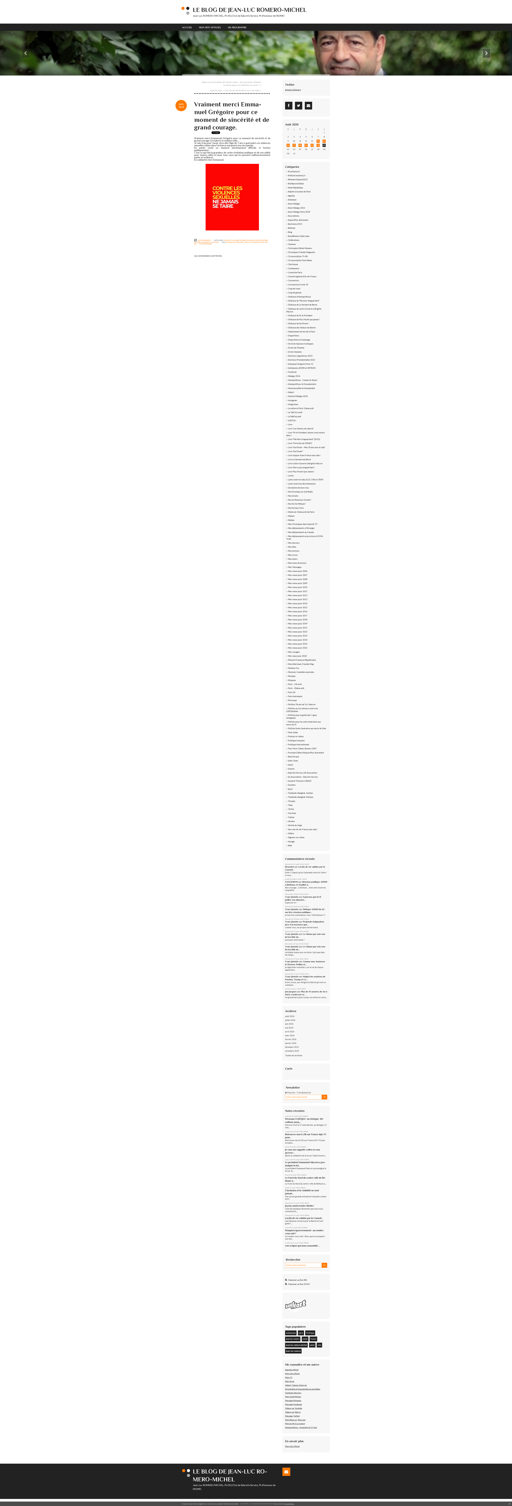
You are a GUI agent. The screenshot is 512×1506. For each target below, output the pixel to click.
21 (318, 145)
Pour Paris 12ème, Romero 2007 (302, 748)
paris (301, 1333)
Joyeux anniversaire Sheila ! (299, 1205)
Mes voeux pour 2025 (297, 644)
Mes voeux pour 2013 (297, 599)
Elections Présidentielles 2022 (301, 360)
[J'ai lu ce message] (509, 1504)
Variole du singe (295, 825)
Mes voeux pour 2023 (297, 635)
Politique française (296, 740)
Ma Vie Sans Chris (296, 508)
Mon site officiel (210, 27)
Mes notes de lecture (297, 563)
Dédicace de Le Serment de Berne (302, 304)
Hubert (291, 392)
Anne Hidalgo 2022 (296, 208)
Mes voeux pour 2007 (297, 575)
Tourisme (292, 813)
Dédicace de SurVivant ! (298, 323)
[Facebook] (288, 105)
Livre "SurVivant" (295, 451)
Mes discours (294, 543)
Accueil (187, 27)
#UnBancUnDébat (296, 183)
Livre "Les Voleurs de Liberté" (301, 428)
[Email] (308, 105)
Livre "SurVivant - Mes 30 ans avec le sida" (306, 447)
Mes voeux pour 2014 (297, 603)
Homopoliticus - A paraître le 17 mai (301, 1427)
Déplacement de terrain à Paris (301, 331)
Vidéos (291, 833)
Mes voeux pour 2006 (297, 571)
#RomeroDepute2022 (298, 179)
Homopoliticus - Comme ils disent (302, 380)
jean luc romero (293, 1339)
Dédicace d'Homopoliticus (299, 296)
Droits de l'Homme (296, 347)
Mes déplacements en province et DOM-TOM (304, 537)
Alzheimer (292, 199)
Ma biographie (237, 27)
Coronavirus (293, 280)
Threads (291, 801)
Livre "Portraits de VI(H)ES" (300, 443)
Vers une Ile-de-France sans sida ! (302, 829)
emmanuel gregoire (235, 242)
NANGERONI (291, 882)
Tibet (290, 805)
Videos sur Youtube (293, 1408)
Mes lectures (293, 551)
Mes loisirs (293, 559)
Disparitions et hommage (299, 339)
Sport (290, 789)
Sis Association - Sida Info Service (303, 777)
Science (291, 769)
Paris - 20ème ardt (296, 688)
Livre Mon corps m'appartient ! (301, 467)
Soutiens (215, 242)
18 (300, 145)
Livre (290, 424)
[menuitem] (189, 27)
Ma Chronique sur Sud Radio (300, 491)
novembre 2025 (292, 1051)
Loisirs (291, 475)
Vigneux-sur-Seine (296, 837)
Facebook (292, 372)
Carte (288, 1068)
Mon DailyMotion (293, 1396)
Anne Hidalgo (294, 203)
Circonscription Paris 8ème (300, 260)
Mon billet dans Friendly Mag (301, 664)
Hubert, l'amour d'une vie (296, 1385)
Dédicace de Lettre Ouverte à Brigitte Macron (303, 310)
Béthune (291, 228)
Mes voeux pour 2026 (297, 648)
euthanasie (291, 1333)
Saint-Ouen (293, 760)
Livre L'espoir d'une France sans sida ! (304, 455)
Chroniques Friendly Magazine (301, 252)
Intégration (293, 404)
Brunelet (289, 867)
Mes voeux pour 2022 (297, 631)
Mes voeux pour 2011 (297, 591)
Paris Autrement (203, 242)
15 (324, 141)
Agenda (291, 195)
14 (318, 141)
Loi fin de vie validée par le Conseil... (304, 1218)
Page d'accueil (216, 90)
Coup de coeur (294, 288)
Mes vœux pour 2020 (297, 656)
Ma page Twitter (292, 1416)
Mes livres (289, 1381)
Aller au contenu (8, 2)
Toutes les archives (293, 1055)
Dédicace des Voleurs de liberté (302, 327)
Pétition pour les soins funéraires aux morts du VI (303, 723)
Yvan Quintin (291, 897)
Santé (290, 765)
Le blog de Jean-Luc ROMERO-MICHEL (250, 9)
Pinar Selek (293, 732)
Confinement (293, 268)
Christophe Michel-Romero (300, 248)
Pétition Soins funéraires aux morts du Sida (307, 728)
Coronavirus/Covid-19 (298, 284)
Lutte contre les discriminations (302, 483)
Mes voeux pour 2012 (297, 595)
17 (294, 145)
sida (319, 1345)
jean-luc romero (293, 1351)
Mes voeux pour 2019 (297, 623)
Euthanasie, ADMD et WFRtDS (302, 368)
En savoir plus (289, 1504)
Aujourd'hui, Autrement (298, 220)
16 (288, 145)
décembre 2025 (292, 1047)
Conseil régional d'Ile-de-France (302, 276)
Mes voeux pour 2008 (297, 579)
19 (306, 145)
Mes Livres (293, 555)
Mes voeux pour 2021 (297, 627)
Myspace (292, 680)
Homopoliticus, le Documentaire (302, 384)
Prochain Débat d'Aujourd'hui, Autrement (306, 752)
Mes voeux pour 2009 (297, 583)
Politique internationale (298, 744)
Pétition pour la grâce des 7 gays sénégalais (301, 716)
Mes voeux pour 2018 (297, 619)
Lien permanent (204, 240)
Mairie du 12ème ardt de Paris (301, 512)
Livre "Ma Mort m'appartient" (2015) (304, 439)
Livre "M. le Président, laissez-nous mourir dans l (305, 434)
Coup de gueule (294, 292)
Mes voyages (294, 652)
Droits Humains (295, 352)
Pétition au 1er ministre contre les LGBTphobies (302, 709)
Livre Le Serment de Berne (299, 459)
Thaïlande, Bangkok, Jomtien (300, 793)
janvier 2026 (290, 1043)
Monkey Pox (293, 668)
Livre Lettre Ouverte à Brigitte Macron (305, 463)
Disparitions (293, 335)
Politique (310, 1333)
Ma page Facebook (293, 1404)
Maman (291, 516)
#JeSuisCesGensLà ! (297, 175)
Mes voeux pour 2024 (297, 640)
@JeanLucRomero (293, 90)
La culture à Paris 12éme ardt (301, 408)
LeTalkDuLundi (294, 416)
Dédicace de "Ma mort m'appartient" (303, 300)
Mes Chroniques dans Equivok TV (302, 524)
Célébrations (293, 240)
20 (312, 145)
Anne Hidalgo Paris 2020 (299, 212)
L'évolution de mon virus (298, 487)
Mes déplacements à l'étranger (301, 528)
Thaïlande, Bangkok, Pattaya (300, 797)
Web (290, 845)
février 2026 (290, 1039)
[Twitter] (298, 105)
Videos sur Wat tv (293, 1412)
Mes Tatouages (295, 567)
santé (305, 1339)
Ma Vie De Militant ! (297, 504)
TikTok (291, 809)
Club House (293, 264)
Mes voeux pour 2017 (297, 615)
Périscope (292, 700)
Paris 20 (291, 692)
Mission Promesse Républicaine (302, 660)
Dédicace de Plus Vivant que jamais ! (304, 319)
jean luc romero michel (254, 242)
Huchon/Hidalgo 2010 (298, 396)
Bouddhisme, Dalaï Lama (298, 236)
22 (324, 145)
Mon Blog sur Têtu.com (295, 1420)
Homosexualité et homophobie (301, 388)
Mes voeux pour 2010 (297, 587)
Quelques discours (293, 1393)
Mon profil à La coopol (295, 1423)
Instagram (292, 400)
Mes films (292, 547)
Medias (291, 520)
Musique (291, 676)
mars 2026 (290, 1035)
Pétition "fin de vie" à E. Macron (301, 704)
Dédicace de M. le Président (300, 315)
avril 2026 (289, 1031)
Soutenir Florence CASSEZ (299, 781)
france (313, 1339)
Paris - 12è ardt (295, 684)
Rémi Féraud (293, 756)
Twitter (291, 817)
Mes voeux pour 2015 (297, 607)
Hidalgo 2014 (294, 376)
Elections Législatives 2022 (300, 356)
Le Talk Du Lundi (295, 412)
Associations (293, 216)
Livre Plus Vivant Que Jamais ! (301, 471)
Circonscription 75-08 (298, 256)
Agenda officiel (292, 1370)
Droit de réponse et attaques (300, 343)
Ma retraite (293, 496)
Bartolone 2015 (295, 224)
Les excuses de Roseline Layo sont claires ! (243, 90)
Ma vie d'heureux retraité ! (299, 500)
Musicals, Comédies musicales (301, 672)
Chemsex (292, 244)
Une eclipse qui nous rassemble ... (302, 1245)
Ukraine (291, 821)
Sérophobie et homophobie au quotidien (302, 1389)
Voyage (291, 841)
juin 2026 (289, 1024)
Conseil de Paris (295, 272)
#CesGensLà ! (294, 171)
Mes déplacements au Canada (301, 532)
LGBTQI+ (292, 420)
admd (312, 1345)
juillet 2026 (290, 1020)
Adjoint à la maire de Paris (235, 240)
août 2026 (289, 1016)
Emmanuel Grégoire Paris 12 (300, 364)
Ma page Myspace (293, 1400)
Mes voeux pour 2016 (297, 611)
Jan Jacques (291, 991)
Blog (290, 232)
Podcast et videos (296, 736)
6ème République (295, 187)
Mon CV (288, 1377)
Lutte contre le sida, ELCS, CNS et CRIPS (305, 479)
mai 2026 (289, 1027)
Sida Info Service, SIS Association (302, 773)
